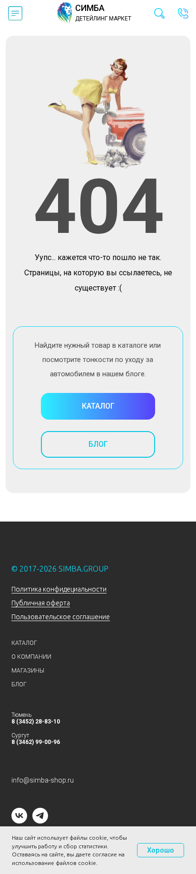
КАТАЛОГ (24, 643)
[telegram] (40, 821)
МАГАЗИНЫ (27, 670)
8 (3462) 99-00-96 (35, 742)
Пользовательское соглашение (60, 617)
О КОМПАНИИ (31, 656)
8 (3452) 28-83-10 (35, 721)
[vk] (19, 821)
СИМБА (90, 8)
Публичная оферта (40, 603)
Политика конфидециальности (59, 589)
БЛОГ (19, 684)
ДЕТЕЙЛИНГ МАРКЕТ (103, 18)
